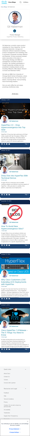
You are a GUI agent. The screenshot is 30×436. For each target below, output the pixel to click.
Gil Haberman (13, 121)
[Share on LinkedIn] (2, 145)
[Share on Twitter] (5, 145)
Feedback (6, 392)
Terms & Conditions (9, 399)
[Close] (27, 421)
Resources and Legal (10, 388)
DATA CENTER (5, 103)
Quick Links (7, 369)
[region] (15, 427)
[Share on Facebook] (7, 145)
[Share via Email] (9, 145)
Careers (6, 379)
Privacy (6, 402)
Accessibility (7, 409)
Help (5, 396)
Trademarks (7, 412)
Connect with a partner (10, 382)
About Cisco (7, 373)
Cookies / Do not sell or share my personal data (12, 406)
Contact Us (7, 376)
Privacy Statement (14, 429)
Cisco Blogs (12, 2)
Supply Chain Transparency (11, 416)
